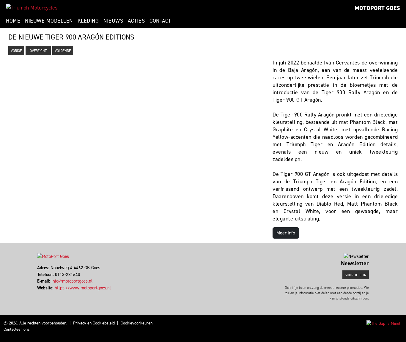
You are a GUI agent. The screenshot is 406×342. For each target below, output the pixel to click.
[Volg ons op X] (40, 294)
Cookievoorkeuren (136, 323)
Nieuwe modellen (49, 20)
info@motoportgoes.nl (71, 281)
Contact (160, 20)
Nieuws (113, 20)
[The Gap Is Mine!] (383, 323)
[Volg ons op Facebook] (38, 294)
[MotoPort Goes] (31, 8)
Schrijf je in (355, 275)
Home (13, 20)
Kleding (88, 20)
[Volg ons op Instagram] (43, 294)
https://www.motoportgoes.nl (83, 288)
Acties (136, 20)
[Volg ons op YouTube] (46, 294)
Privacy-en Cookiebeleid (94, 323)
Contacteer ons (17, 329)
